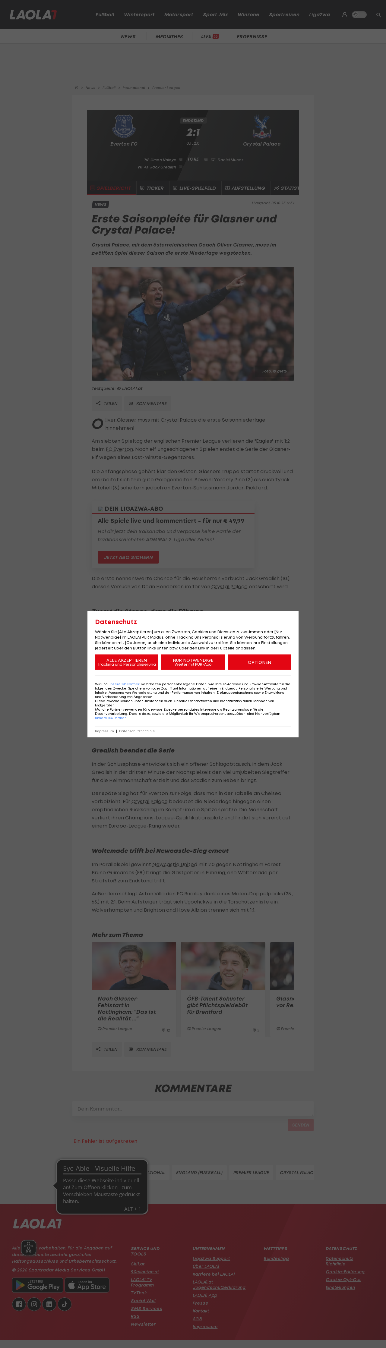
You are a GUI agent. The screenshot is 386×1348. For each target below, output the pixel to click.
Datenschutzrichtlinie (137, 731)
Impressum (104, 731)
